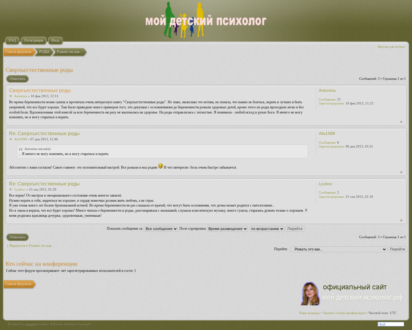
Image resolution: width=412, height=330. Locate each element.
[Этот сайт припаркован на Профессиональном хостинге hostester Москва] (391, 325)
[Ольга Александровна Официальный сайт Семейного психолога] (352, 304)
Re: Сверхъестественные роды (44, 133)
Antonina (20, 96)
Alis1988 (20, 139)
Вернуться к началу (401, 121)
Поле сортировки (193, 228)
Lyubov (19, 189)
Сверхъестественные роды (39, 69)
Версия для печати (391, 46)
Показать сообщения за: (125, 228)
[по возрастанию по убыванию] (277, 228)
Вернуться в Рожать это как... (32, 246)
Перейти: (281, 249)
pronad (30, 324)
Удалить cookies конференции (344, 313)
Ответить (17, 78)
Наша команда (309, 313)
